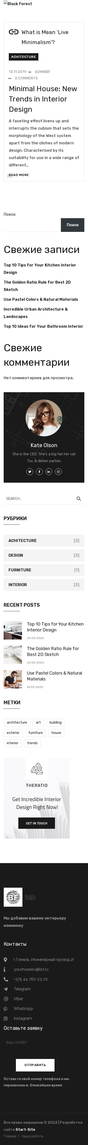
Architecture (17, 722)
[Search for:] (44, 498)
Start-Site (25, 1129)
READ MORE (19, 175)
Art (38, 722)
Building (56, 722)
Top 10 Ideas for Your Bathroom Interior (43, 326)
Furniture (20, 570)
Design (16, 555)
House (56, 733)
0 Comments (26, 78)
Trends (32, 743)
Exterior (13, 733)
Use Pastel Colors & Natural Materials (41, 299)
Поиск (10, 214)
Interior (18, 584)
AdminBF (43, 72)
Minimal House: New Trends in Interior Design (43, 99)
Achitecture (23, 57)
